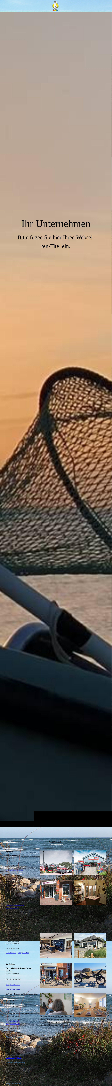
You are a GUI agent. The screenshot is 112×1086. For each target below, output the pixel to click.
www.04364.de (11, 953)
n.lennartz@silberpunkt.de (15, 905)
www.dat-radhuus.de (13, 989)
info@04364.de (23, 953)
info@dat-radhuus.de (13, 985)
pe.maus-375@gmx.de (13, 1058)
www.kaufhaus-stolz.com (14, 870)
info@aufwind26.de (12, 1024)
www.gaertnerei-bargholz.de (15, 1055)
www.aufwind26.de (12, 1021)
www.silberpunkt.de (13, 908)
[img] (56, 419)
